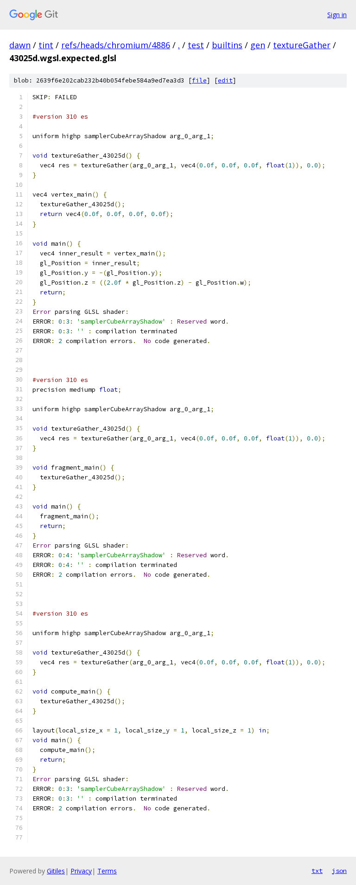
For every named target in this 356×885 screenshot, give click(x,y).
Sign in (337, 14)
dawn (20, 45)
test (196, 45)
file (199, 80)
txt (317, 870)
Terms (107, 870)
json (339, 870)
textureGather (302, 45)
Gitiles (56, 870)
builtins (227, 45)
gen (257, 45)
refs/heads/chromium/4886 (115, 45)
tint (45, 45)
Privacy (81, 870)
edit (225, 80)
